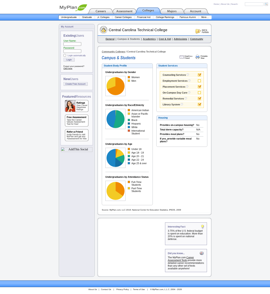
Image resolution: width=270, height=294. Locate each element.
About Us (225, 4)
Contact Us (106, 289)
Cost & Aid (165, 39)
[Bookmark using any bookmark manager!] (77, 151)
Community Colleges (113, 51)
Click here (67, 68)
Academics (149, 39)
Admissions (180, 39)
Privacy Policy (122, 289)
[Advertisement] (131, 247)
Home (216, 4)
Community (196, 39)
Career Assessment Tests (181, 259)
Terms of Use (139, 289)
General (110, 39)
